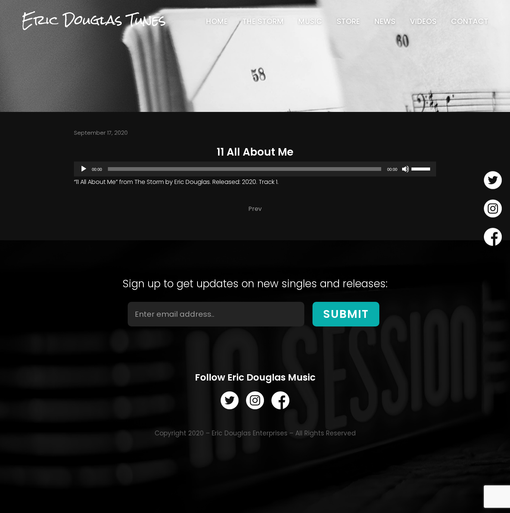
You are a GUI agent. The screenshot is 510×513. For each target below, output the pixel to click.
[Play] (83, 169)
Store (348, 21)
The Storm (263, 21)
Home (217, 21)
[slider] (421, 168)
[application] (255, 169)
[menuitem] (217, 21)
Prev (255, 208)
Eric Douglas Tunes (94, 20)
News (384, 21)
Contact (469, 21)
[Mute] (405, 169)
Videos (423, 21)
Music (310, 21)
